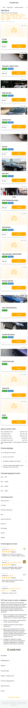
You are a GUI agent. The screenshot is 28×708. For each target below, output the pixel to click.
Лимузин (8, 19)
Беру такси (5, 173)
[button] (26, 191)
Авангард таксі (6, 119)
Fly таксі (4, 39)
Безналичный (8, 18)
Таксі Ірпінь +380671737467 (10, 66)
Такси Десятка (6, 227)
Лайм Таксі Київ (6, 93)
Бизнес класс (15, 16)
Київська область (19, 7)
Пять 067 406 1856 (7, 281)
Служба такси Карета (8, 334)
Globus (4, 415)
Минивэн (18, 15)
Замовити (18, 46)
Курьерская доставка (10, 15)
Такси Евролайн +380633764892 (11, 254)
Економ (8, 16)
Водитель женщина (17, 18)
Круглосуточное (5, 14)
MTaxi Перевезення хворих (10, 200)
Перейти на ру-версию (14, 697)
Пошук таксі (10, 7)
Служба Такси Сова (8, 361)
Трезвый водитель (14, 14)
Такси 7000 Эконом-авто (9, 307)
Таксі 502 (4, 146)
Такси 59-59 (5, 388)
